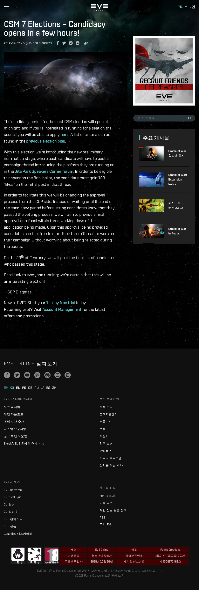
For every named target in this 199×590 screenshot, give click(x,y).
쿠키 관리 (106, 524)
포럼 (103, 429)
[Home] (99, 10)
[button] (187, 6)
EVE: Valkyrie (13, 497)
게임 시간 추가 (14, 421)
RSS (102, 517)
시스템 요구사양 (15, 429)
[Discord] (47, 375)
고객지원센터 (109, 414)
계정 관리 (106, 407)
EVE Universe (13, 489)
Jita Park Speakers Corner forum (44, 171)
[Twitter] (17, 375)
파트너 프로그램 (111, 458)
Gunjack (9, 504)
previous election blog (45, 141)
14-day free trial (60, 302)
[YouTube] (27, 375)
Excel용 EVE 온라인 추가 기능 (24, 443)
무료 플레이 (12, 407)
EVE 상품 (10, 526)
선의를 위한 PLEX (112, 465)
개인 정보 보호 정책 (113, 510)
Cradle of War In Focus (177, 231)
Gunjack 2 (10, 511)
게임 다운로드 (13, 414)
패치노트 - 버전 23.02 (175, 205)
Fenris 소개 (107, 495)
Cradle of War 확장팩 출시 (177, 153)
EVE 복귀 (106, 450)
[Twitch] (37, 375)
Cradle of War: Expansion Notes (177, 179)
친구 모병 (106, 443)
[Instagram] (57, 375)
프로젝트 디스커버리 (18, 533)
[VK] (68, 375)
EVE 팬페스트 (13, 519)
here (65, 134)
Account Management (61, 309)
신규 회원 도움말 (15, 436)
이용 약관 (106, 503)
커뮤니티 (106, 421)
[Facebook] (7, 375)
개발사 (104, 436)
